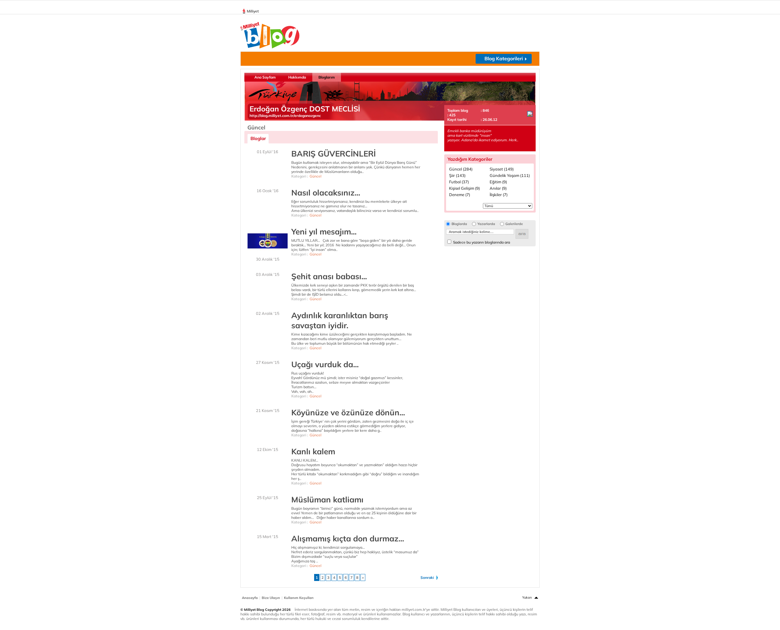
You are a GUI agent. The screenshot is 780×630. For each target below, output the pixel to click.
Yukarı (527, 597)
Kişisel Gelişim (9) (464, 188)
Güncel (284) (461, 169)
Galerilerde (514, 224)
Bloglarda (459, 224)
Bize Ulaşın (271, 598)
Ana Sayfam (265, 77)
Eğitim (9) (498, 181)
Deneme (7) (459, 194)
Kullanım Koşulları (299, 598)
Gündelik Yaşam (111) (510, 175)
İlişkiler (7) (499, 194)
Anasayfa (250, 598)
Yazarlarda (486, 224)
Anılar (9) (498, 188)
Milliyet (253, 11)
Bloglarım (326, 77)
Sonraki (427, 577)
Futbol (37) (459, 181)
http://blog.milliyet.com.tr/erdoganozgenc (285, 115)
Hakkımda (297, 77)
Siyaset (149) (502, 169)
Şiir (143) (457, 175)
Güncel (315, 176)
